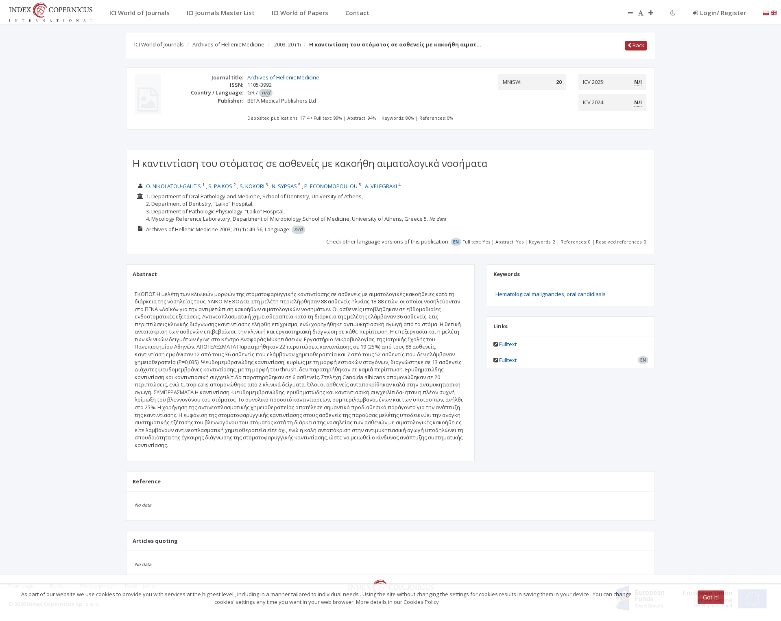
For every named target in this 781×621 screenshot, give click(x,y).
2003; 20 (287, 44)
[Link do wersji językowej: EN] (773, 12)
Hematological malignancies (529, 294)
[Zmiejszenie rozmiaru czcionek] (626, 12)
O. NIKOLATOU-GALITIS (173, 186)
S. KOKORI (252, 186)
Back (637, 45)
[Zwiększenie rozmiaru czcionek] (655, 12)
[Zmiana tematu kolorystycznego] (673, 12)
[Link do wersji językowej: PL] (766, 12)
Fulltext (508, 344)
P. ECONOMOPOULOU (331, 186)
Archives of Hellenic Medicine (228, 44)
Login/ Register (723, 13)
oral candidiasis (586, 294)
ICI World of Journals (159, 44)
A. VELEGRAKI (381, 186)
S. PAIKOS (220, 186)
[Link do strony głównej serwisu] (50, 11)
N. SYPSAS (284, 186)
